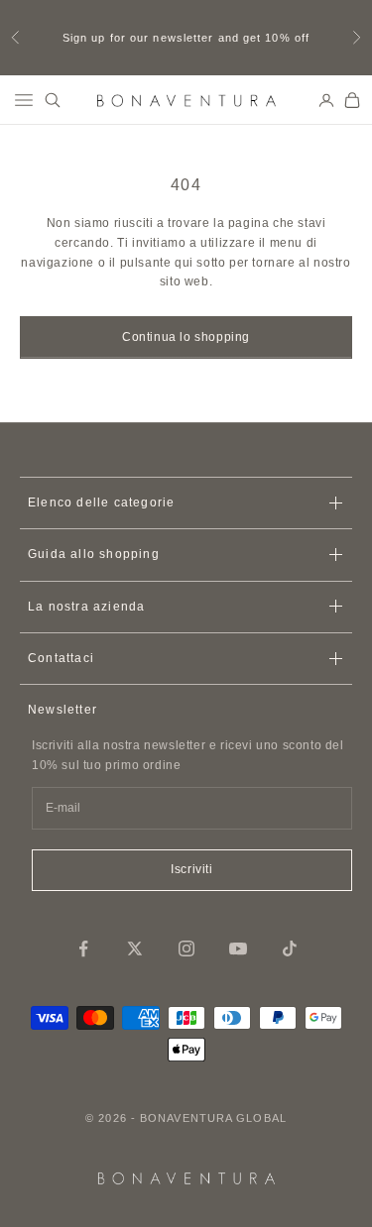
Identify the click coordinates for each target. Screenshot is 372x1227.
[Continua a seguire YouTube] (238, 948)
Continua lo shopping (186, 337)
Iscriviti (191, 869)
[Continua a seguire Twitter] (135, 948)
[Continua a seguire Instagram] (186, 948)
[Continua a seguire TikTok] (290, 948)
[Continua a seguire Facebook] (83, 948)
